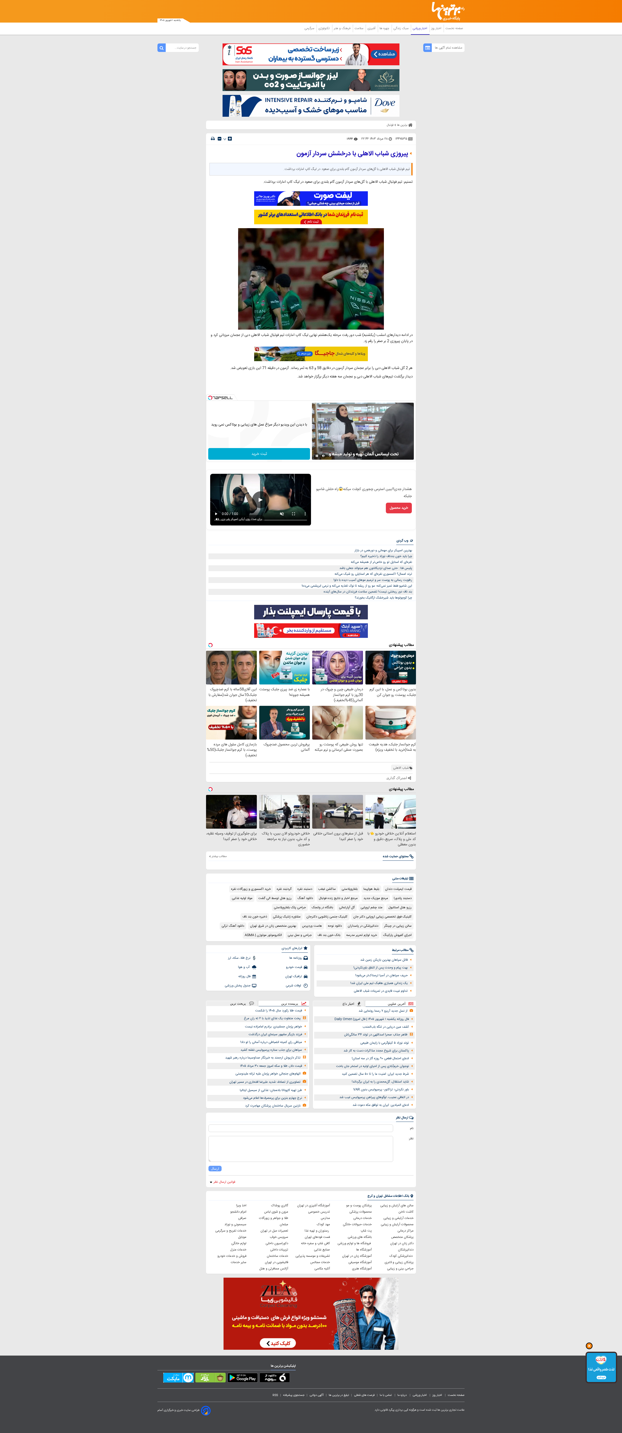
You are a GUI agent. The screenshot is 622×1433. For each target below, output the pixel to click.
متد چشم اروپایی (371, 907)
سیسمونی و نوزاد (235, 1224)
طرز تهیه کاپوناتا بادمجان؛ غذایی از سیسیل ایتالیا (271, 1090)
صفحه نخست (454, 28)
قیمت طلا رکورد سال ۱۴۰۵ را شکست (278, 1010)
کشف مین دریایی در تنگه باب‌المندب (386, 1027)
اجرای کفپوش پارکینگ (397, 935)
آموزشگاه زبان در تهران (357, 1256)
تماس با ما (386, 1395)
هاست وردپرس (312, 926)
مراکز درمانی (405, 1230)
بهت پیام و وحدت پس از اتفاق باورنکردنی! (381, 967)
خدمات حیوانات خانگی (357, 1224)
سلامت (359, 28)
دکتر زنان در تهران (402, 1243)
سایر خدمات (238, 1262)
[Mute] (324, 456)
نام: (411, 1128)
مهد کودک (323, 1224)
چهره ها (385, 28)
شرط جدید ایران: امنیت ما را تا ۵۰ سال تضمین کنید (375, 1074)
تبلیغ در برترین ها (339, 1395)
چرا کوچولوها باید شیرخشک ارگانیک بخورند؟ (383, 597)
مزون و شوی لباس (276, 1212)
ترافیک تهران (293, 976)
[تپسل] (210, 397)
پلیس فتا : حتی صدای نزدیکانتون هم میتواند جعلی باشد (375, 568)
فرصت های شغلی (364, 1395)
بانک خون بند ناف (329, 935)
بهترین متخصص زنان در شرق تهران (273, 926)
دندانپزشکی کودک (401, 1256)
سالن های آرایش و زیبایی (397, 1205)
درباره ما (402, 1395)
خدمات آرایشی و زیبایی (398, 1218)
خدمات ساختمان (277, 1256)
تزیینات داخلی (279, 1249)
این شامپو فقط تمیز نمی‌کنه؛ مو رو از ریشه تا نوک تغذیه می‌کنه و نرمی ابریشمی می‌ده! (357, 585)
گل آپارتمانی (347, 907)
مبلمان (284, 1224)
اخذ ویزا (241, 1205)
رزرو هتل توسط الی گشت (275, 898)
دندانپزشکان (406, 1249)
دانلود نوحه (335, 926)
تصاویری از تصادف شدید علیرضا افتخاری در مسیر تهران (265, 1082)
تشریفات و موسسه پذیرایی (312, 1256)
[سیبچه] (274, 1378)
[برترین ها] (446, 11)
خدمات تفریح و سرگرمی (230, 1230)
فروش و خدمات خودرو (231, 1256)
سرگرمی (309, 28)
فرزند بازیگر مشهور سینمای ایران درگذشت (275, 1034)
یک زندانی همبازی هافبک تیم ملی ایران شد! (379, 983)
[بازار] (210, 1378)
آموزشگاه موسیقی (360, 1262)
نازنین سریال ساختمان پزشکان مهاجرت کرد (273, 1105)
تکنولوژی (324, 28)
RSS (275, 1395)
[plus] (229, 138)
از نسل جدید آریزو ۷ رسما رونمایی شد (383, 1010)
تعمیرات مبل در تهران (274, 1230)
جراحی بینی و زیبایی (400, 1268)
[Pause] (317, 456)
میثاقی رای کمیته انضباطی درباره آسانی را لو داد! (271, 1042)
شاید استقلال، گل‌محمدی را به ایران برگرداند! (380, 1081)
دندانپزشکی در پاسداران (363, 926)
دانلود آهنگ (305, 898)
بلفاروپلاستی (350, 889)
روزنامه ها (295, 958)
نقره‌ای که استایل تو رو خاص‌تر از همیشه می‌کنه (381, 562)
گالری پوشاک (279, 1205)
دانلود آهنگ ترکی (233, 926)
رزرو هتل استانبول (400, 907)
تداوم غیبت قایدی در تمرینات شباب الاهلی (381, 991)
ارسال (215, 1168)
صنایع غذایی (322, 1249)
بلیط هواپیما (371, 889)
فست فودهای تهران (317, 1237)
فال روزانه (244, 976)
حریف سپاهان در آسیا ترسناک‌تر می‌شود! (381, 975)
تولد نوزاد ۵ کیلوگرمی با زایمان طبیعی (384, 1043)
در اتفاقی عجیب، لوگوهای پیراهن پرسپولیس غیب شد (374, 1097)
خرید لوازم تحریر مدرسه (361, 935)
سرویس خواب (279, 1237)
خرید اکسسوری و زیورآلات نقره (251, 889)
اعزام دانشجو (238, 1212)
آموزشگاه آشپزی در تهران (313, 1205)
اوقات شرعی (294, 985)
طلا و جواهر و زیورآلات (273, 1218)
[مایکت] (178, 1378)
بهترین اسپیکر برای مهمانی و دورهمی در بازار (383, 550)
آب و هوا (244, 967)
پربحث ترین (238, 1003)
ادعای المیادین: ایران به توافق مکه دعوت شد (381, 1105)
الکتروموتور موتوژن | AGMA (263, 935)
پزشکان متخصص (402, 1237)
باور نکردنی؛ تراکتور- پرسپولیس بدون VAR (381, 1089)
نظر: (411, 1138)
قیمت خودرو (294, 967)
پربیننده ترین (289, 1003)
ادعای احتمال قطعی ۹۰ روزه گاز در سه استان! (380, 1058)
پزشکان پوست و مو (359, 1205)
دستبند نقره (304, 889)
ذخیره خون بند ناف (254, 916)
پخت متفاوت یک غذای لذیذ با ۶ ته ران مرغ (272, 1018)
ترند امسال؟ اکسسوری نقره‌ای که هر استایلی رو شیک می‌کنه (373, 574)
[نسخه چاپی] (212, 139)
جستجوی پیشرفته (293, 1395)
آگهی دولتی (317, 1395)
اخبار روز (436, 28)
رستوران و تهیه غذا (317, 1230)
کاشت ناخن (406, 1212)
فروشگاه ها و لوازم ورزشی (354, 1243)
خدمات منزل (238, 1249)
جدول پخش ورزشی (238, 985)
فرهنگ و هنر (342, 28)
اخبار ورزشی (420, 28)
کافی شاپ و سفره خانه (315, 1243)
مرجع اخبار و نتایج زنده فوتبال (338, 898)
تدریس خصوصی (319, 1212)
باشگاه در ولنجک (322, 907)
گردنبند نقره (284, 889)
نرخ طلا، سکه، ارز (239, 958)
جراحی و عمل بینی (300, 935)
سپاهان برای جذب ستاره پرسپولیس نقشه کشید (271, 1050)
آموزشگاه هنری (362, 1268)
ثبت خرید (259, 454)
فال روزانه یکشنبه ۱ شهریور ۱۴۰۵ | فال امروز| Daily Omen (372, 1019)
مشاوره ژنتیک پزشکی (287, 916)
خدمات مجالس (320, 1262)
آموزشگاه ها (364, 1249)
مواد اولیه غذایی (242, 898)
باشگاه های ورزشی (360, 1237)
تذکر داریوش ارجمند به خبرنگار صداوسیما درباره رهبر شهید (263, 1057)
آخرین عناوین (397, 1004)
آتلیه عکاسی (322, 1268)
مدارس (325, 1218)
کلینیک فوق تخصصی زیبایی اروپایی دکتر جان (382, 916)
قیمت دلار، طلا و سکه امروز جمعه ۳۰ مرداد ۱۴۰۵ (271, 1066)
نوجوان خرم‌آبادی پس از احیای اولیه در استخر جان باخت (372, 1066)
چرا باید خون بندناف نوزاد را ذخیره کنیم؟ (386, 556)
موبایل (242, 1237)
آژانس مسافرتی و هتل (273, 1268)
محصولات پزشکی (360, 1212)
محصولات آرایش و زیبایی (397, 1224)
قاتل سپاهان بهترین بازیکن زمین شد (384, 960)
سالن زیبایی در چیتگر (398, 926)
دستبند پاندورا (403, 898)
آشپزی (371, 28)
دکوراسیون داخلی (277, 1243)
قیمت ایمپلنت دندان (398, 889)
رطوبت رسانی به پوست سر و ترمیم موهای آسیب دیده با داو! (373, 580)
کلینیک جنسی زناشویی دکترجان (326, 916)
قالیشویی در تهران (276, 1262)
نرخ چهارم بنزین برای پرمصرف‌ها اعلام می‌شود (272, 1098)
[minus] (219, 139)
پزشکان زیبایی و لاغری (399, 1262)
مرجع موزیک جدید (375, 898)
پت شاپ (366, 1230)
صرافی (242, 1218)
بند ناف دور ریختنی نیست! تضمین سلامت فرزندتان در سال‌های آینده (368, 591)
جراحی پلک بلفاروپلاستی (290, 907)
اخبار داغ (348, 1004)
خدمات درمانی (362, 1218)
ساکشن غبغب (327, 889)
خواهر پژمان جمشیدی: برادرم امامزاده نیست (273, 1026)
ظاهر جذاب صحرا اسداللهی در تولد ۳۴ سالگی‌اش (375, 1034)
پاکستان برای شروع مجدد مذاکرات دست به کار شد (376, 1050)
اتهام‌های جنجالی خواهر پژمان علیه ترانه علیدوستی (268, 1073)
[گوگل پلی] (242, 1378)
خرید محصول (399, 508)
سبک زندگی (401, 28)
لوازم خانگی (238, 1243)
